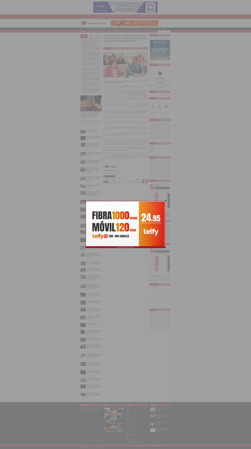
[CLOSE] (165, 200)
